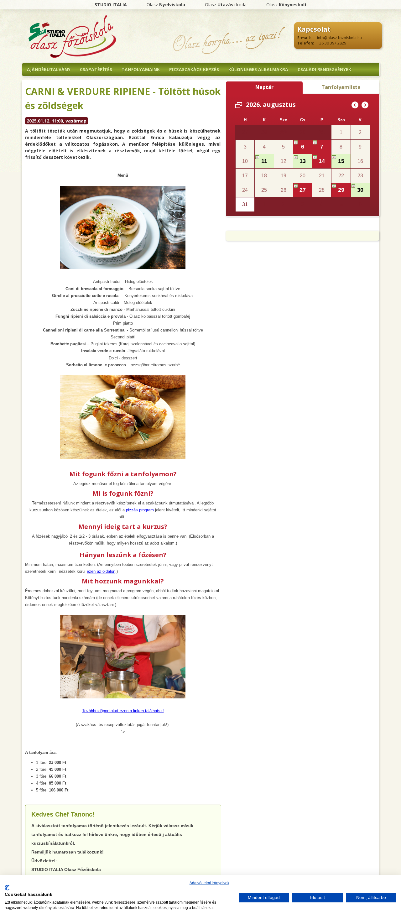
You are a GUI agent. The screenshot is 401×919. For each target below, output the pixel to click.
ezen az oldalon (101, 571)
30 (360, 190)
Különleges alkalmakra (258, 69)
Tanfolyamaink (141, 69)
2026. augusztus (271, 104)
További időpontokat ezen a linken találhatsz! (123, 710)
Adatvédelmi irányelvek (209, 883)
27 (302, 190)
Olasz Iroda (226, 5)
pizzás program (140, 510)
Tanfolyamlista (341, 87)
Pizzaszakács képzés (194, 69)
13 (302, 161)
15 (341, 161)
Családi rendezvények (324, 69)
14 (322, 161)
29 (283, 132)
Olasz (166, 5)
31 (322, 132)
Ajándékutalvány (48, 69)
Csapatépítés (96, 69)
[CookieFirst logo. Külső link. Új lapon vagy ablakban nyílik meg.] (7, 887)
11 (264, 161)
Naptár (264, 87)
